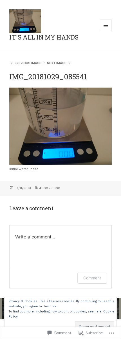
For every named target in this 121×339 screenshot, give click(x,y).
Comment (92, 277)
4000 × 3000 (49, 188)
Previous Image (28, 63)
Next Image (56, 63)
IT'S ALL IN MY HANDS (44, 37)
